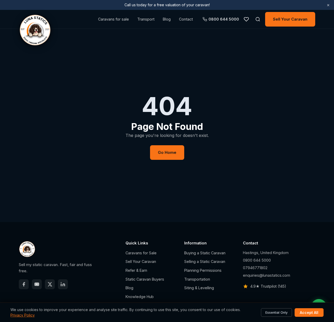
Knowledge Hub (140, 296)
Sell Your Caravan (290, 19)
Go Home (167, 152)
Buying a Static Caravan (204, 253)
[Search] (258, 19)
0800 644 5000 (223, 19)
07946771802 (255, 268)
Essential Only (276, 312)
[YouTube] (37, 284)
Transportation (197, 279)
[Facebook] (24, 284)
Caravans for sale (113, 19)
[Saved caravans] (246, 19)
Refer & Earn (136, 270)
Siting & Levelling (199, 288)
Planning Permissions (203, 270)
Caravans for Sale (141, 253)
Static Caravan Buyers (145, 279)
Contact (186, 19)
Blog (167, 19)
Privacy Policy (22, 315)
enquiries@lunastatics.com (266, 275)
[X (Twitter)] (50, 284)
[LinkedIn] (63, 284)
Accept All (309, 312)
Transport (145, 19)
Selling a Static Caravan (204, 261)
